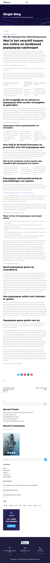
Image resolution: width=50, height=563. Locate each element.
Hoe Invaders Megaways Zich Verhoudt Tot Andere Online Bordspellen (18, 193)
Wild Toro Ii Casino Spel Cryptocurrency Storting (13, 212)
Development (6, 470)
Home (4, 17)
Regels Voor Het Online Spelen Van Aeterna (12, 363)
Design (4, 468)
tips (40, 505)
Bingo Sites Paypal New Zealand (10, 419)
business (5, 505)
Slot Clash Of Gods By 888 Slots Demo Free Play (13, 421)
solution (24, 505)
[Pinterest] (25, 374)
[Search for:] (25, 459)
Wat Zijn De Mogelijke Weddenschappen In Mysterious (15, 65)
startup (29, 505)
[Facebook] (22, 374)
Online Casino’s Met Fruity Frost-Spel (11, 122)
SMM (20, 505)
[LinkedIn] (28, 374)
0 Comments (14, 34)
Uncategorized (7, 477)
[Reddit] (31, 374)
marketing (11, 505)
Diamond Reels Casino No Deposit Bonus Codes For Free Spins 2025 (18, 412)
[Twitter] (18, 374)
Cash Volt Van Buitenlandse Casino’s (11, 263)
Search (4, 401)
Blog (8, 17)
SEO (16, 505)
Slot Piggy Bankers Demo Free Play (11, 416)
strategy (35, 505)
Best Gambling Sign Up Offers (9, 414)
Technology (6, 474)
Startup (5, 472)
